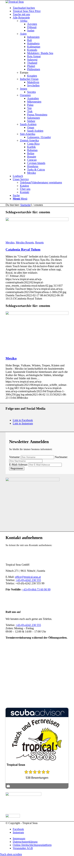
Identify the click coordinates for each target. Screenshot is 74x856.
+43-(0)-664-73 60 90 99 (36, 589)
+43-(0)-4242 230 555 (28, 580)
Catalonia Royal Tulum (23, 249)
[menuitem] (40, 8)
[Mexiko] (37, 313)
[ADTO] (23, 794)
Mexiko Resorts (25, 242)
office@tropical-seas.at (28, 576)
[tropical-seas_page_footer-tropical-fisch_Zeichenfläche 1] (32, 480)
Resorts (39, 242)
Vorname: (14, 457)
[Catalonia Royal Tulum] (37, 220)
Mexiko (10, 242)
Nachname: (61, 457)
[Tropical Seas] (15, 1)
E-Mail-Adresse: (19, 464)
